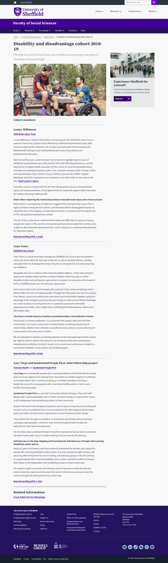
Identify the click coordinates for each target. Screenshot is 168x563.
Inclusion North (21, 367)
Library (96, 524)
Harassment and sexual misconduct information (76, 528)
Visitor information (47, 521)
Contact (96, 531)
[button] (17, 30)
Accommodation (20, 525)
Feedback (17, 559)
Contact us (73, 30)
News (83, 30)
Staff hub (43, 529)
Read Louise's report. (29, 181)
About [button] (151, 11)
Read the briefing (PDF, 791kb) (28, 353)
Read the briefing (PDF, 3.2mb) (28, 236)
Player (42, 525)
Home (16, 37)
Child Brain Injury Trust (25, 134)
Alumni (96, 520)
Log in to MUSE (26, 2)
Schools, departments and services (103, 515)
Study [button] (98, 11)
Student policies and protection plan (75, 522)
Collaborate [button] (133, 11)
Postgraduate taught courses (25, 518)
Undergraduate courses (23, 514)
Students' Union (99, 527)
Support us (44, 518)
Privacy (26, 559)
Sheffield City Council (24, 250)
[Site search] (154, 2)
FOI (44, 559)
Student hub (71, 514)
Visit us (118, 98)
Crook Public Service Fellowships (29, 497)
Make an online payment (76, 518)
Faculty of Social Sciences (34, 23)
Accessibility (36, 559)
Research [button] (114, 11)
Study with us (49, 37)
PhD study (17, 521)
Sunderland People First (44, 367)
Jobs (42, 514)
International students (22, 529)
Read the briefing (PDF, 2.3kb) (28, 481)
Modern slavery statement (58, 559)
